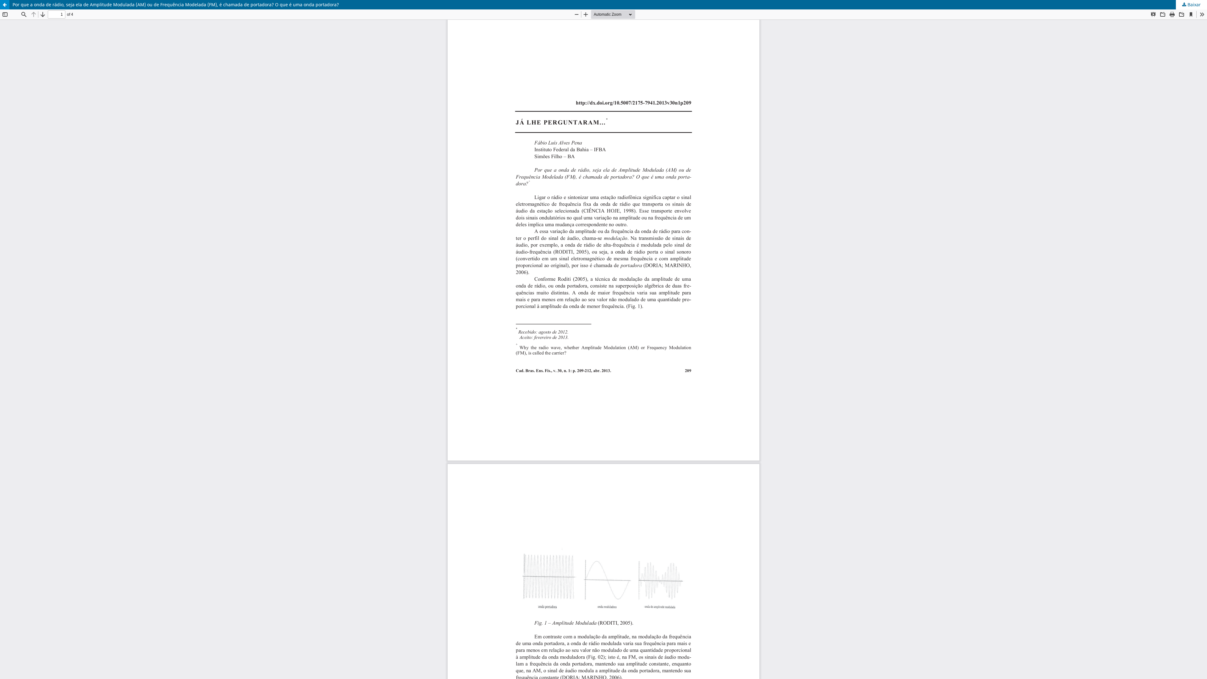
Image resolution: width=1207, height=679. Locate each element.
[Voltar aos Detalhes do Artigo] (4, 4)
